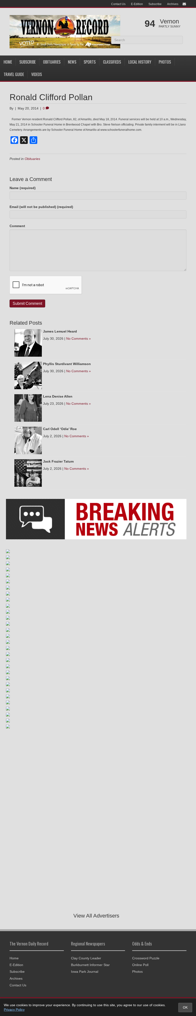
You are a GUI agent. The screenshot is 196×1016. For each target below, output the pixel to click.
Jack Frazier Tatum (58, 461)
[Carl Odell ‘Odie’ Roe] (28, 440)
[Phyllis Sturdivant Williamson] (28, 375)
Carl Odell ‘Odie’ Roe (60, 429)
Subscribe (155, 4)
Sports (90, 62)
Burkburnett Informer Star (90, 965)
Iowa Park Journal (84, 971)
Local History (139, 62)
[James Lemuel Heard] (28, 342)
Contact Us (118, 4)
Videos (36, 74)
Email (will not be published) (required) (41, 207)
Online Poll (140, 965)
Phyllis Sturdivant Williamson (67, 364)
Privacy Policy (14, 1009)
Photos (165, 62)
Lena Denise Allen (57, 396)
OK (185, 1007)
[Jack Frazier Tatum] (28, 473)
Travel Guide (14, 74)
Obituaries (51, 62)
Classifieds (112, 62)
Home (8, 62)
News (72, 62)
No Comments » (78, 338)
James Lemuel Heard (60, 331)
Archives (172, 4)
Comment (17, 226)
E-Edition (137, 4)
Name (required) (23, 188)
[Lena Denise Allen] (28, 408)
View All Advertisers (96, 916)
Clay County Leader (86, 958)
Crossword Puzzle (145, 958)
